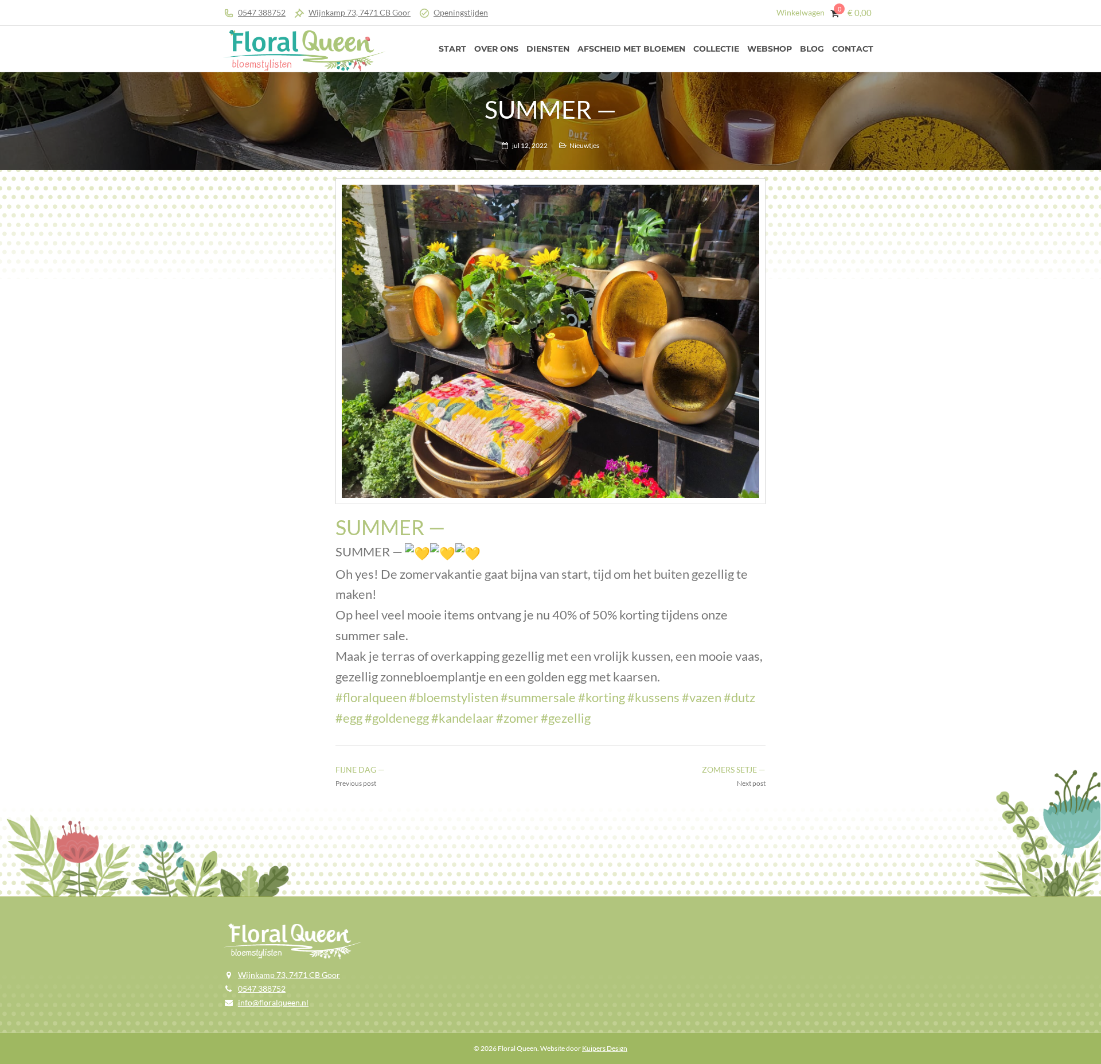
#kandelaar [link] (462, 718)
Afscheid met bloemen (631, 49)
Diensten (547, 49)
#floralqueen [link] (371, 697)
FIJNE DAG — (360, 769)
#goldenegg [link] (397, 718)
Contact (852, 49)
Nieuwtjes (584, 145)
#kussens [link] (653, 697)
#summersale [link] (538, 697)
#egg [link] (348, 718)
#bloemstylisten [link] (453, 697)
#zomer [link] (517, 718)
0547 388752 (262, 12)
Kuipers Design (604, 1048)
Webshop (769, 49)
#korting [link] (601, 697)
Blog (812, 49)
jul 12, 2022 (530, 145)
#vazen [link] (701, 697)
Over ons (496, 49)
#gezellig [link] (566, 718)
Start (452, 49)
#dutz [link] (739, 697)
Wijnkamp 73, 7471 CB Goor (360, 12)
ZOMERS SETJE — (734, 769)
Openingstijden (461, 12)
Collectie (716, 49)
